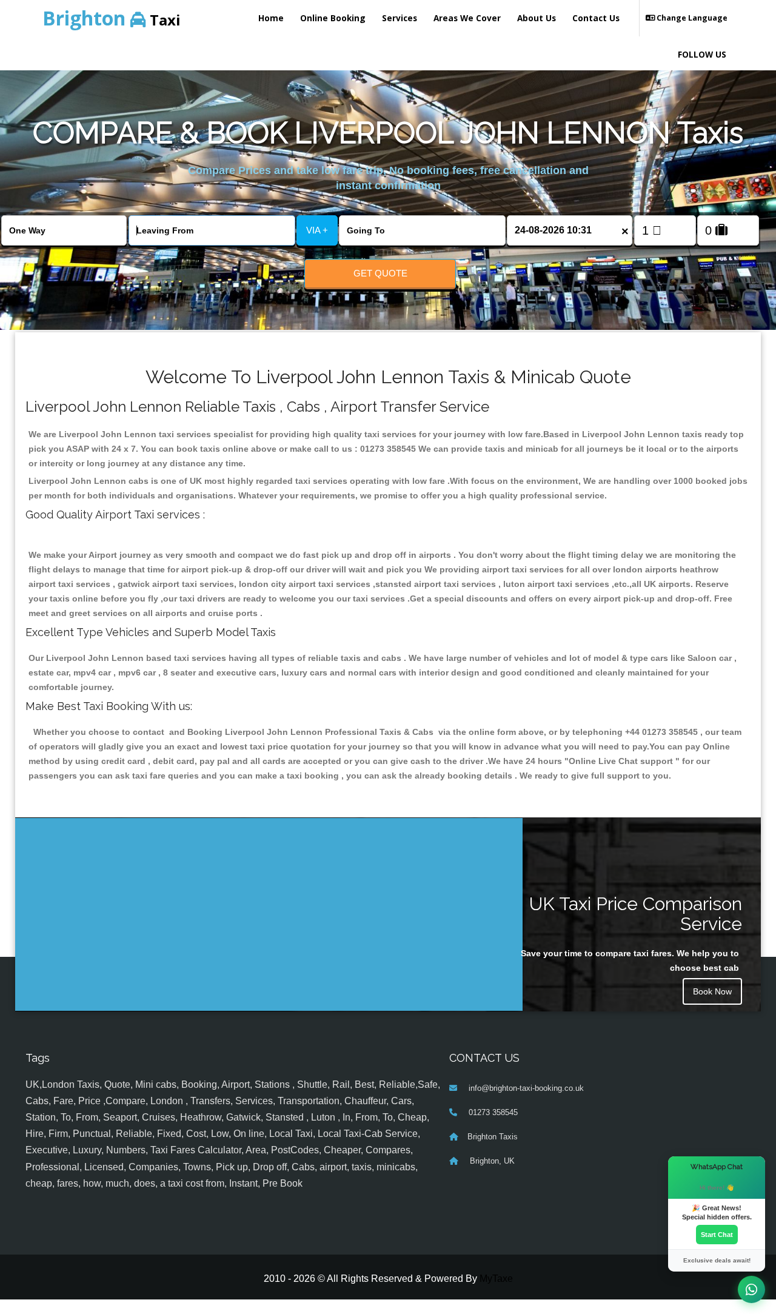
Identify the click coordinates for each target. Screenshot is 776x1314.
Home (271, 18)
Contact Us (596, 18)
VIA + (317, 230)
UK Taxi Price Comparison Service (635, 913)
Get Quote (380, 273)
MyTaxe (496, 1278)
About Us (536, 18)
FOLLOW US (702, 54)
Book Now (712, 991)
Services (399, 18)
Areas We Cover (467, 18)
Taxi (111, 18)
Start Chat (717, 1234)
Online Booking (333, 18)
